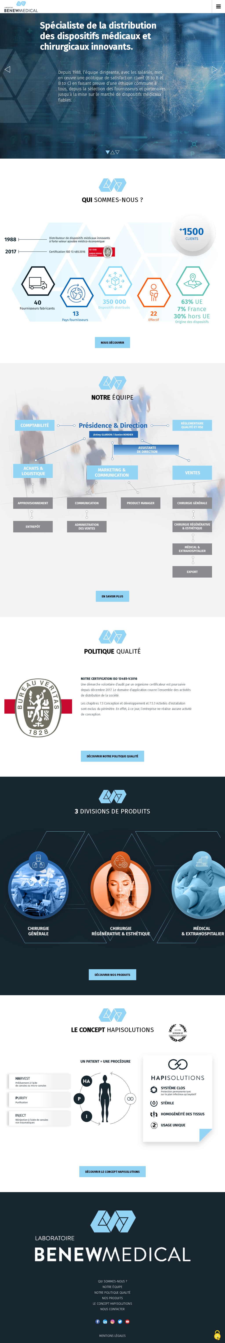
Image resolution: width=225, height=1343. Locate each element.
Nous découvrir (112, 342)
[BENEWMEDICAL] (21, 6)
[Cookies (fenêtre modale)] (217, 1335)
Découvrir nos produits (112, 974)
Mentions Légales (112, 1336)
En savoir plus (112, 596)
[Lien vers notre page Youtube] (127, 1321)
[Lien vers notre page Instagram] (112, 1321)
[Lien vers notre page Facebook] (97, 1321)
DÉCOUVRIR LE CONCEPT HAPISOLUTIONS (112, 1171)
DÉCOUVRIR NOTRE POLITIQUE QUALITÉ (112, 756)
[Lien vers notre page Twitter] (120, 1321)
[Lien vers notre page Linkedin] (105, 1321)
